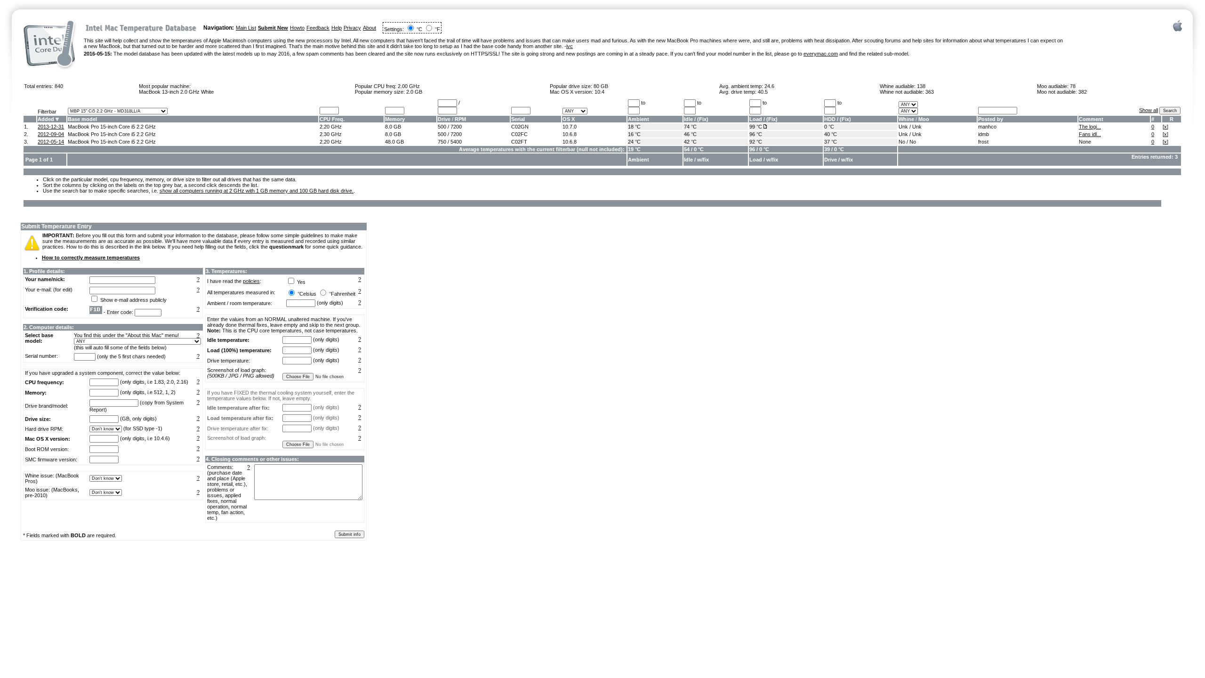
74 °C (690, 126)
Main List (246, 28)
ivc (569, 46)
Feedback (317, 28)
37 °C (830, 142)
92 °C (755, 142)
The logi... (1090, 126)
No (902, 142)
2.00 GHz (409, 86)
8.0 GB (393, 126)
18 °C (634, 126)
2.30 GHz (331, 134)
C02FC (519, 134)
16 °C (634, 134)
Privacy (352, 28)
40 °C (830, 134)
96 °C (755, 134)
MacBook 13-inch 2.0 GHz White (176, 92)
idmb (983, 134)
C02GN (520, 126)
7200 (456, 126)
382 (1082, 92)
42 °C (690, 142)
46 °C (690, 134)
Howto (297, 28)
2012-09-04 (51, 134)
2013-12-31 (51, 126)
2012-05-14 (51, 142)
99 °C (755, 126)
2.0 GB (414, 92)
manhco (987, 126)
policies (251, 281)
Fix (703, 119)
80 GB (601, 86)
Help (336, 28)
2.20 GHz (331, 126)
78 (1073, 86)
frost (983, 142)
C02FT (519, 142)
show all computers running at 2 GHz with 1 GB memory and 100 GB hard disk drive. (256, 191)
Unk (903, 126)
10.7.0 (569, 126)
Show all (1148, 110)
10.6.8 (569, 134)
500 (442, 126)
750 (442, 142)
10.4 (599, 92)
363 (929, 92)
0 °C (829, 126)
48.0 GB (394, 142)
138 (921, 86)
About (369, 28)
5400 (456, 142)
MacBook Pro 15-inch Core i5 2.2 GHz (112, 126)
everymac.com (820, 53)
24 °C (634, 142)
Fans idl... (1090, 134)
